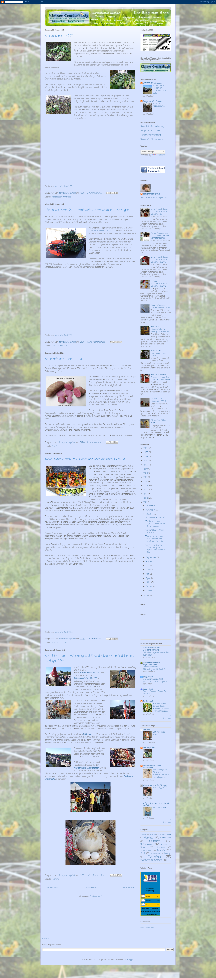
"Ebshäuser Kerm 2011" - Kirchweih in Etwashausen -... (155, 524)
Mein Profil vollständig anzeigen (154, 197)
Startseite (91, 887)
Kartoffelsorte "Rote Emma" (64, 359)
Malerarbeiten (146, 850)
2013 (146, 493)
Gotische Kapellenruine (158, 104)
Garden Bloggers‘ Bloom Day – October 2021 (156, 692)
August (149, 561)
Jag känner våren (160, 807)
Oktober (150, 514)
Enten (153, 834)
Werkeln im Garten (151, 860)
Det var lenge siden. (159, 733)
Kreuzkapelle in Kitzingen (103, 230)
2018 (146, 473)
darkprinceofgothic (151, 194)
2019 (146, 469)
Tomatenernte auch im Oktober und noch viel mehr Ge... (155, 539)
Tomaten (64, 642)
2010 (146, 595)
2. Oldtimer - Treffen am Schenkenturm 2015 (159, 89)
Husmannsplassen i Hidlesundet (152, 766)
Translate (161, 154)
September (151, 557)
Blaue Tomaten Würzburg (152, 126)
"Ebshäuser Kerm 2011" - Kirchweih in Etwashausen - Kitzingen (87, 210)
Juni (148, 569)
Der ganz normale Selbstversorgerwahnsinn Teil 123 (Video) (156, 652)
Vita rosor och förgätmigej (155, 785)
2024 (146, 448)
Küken (143, 847)
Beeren (143, 834)
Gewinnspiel (165, 837)
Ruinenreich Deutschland (151, 139)
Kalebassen (57, 196)
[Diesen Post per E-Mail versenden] (107, 193)
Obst (142, 853)
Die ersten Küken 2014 (158, 421)
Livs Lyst (147, 729)
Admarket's (59, 186)
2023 (146, 452)
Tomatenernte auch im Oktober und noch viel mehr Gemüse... (85, 459)
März (148, 582)
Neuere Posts (53, 887)
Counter (45, 938)
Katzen (164, 844)
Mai (148, 574)
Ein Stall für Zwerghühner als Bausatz (158, 353)
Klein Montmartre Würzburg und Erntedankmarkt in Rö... (155, 549)
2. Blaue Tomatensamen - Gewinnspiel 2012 (159, 283)
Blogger (130, 959)
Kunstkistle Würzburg (150, 134)
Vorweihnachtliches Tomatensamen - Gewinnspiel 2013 (159, 259)
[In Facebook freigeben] (114, 193)
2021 (146, 460)
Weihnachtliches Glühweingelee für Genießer (155, 668)
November (151, 510)
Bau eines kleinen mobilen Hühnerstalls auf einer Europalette (160, 377)
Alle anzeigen (167, 717)
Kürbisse (67, 196)
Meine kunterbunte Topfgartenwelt (151, 663)
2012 (146, 498)
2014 (146, 489)
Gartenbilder (165, 834)
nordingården (149, 747)
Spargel (167, 853)
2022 (146, 456)
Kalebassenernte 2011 (59, 36)
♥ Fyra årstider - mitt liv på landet (156, 804)
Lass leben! (148, 689)
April (148, 578)
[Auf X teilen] (112, 193)
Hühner (154, 841)
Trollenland (148, 701)
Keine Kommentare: (96, 342)
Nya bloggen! (158, 787)
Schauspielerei (155, 853)
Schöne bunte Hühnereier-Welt (158, 400)
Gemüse (55, 345)
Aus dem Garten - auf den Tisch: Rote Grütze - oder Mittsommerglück (161, 707)
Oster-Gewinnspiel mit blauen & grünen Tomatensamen (160, 236)
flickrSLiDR (68, 186)
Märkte (63, 345)
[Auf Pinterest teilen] (117, 193)
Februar (149, 586)
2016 (146, 481)
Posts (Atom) (96, 896)
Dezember (151, 505)
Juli (148, 565)
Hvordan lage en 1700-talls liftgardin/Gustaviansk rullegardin (161, 773)
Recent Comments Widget (147, 927)
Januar (149, 590)
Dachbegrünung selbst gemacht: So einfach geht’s (155, 680)
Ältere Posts (128, 887)
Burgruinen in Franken (153, 101)
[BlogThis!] (109, 193)
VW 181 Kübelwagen (152, 83)
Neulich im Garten (151, 647)
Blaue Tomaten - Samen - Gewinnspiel (160, 306)
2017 (146, 477)
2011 (146, 502)
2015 (146, 485)
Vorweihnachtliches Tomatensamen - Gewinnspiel (159, 212)
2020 (146, 464)
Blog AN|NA (148, 676)
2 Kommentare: (94, 193)
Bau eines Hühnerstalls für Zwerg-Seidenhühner (160, 329)
